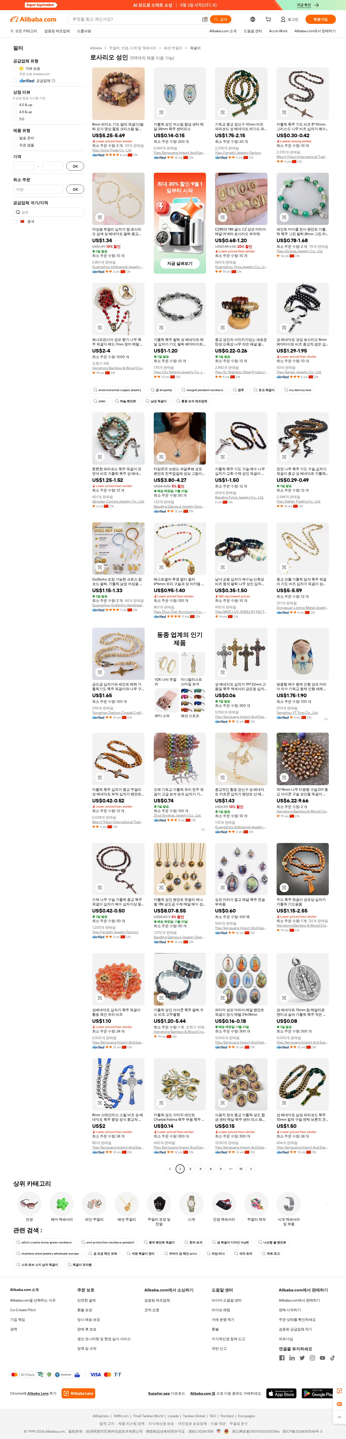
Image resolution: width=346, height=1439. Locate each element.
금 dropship (164, 390)
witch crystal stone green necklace (47, 1242)
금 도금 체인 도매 (105, 1253)
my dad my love (300, 390)
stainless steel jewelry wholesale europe (50, 1253)
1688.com (121, 1416)
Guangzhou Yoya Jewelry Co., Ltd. (241, 267)
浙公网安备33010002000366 (255, 1431)
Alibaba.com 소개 (24, 1290)
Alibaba (96, 48)
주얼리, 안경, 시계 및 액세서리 (132, 48)
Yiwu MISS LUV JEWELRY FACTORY (241, 612)
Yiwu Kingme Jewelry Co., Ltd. (300, 251)
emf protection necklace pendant (110, 1242)
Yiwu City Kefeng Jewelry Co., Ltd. (180, 372)
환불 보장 (84, 1310)
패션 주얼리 (173, 48)
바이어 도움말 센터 (227, 1300)
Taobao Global (194, 1416)
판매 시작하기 (290, 1310)
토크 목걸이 (267, 390)
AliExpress (101, 1416)
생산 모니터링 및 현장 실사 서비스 (104, 1339)
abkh (102, 401)
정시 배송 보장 (88, 1320)
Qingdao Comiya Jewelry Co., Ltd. (118, 501)
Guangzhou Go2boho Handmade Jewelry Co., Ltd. (118, 605)
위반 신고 (219, 1348)
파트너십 (286, 1339)
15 (240, 1169)
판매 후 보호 (87, 1329)
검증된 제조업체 (157, 1300)
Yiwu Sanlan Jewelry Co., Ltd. (299, 372)
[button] (205, 19)
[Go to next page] (251, 1168)
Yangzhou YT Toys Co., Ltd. (297, 713)
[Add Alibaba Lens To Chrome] (78, 1393)
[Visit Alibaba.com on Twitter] (302, 1358)
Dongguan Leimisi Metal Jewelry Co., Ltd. (303, 608)
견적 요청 (151, 1310)
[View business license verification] (218, 1431)
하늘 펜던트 (128, 401)
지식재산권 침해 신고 (228, 1339)
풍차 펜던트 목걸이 (162, 1242)
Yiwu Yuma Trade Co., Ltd (111, 150)
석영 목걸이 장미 (143, 1253)
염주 (241, 390)
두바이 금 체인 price (183, 1253)
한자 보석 (195, 1242)
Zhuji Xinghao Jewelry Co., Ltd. (177, 815)
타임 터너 (218, 1253)
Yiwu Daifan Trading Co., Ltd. (299, 501)
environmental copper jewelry (120, 390)
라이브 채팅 (221, 1310)
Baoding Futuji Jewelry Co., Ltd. (239, 497)
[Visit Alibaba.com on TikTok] (333, 1358)
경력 (13, 1329)
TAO (212, 1416)
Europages (246, 1416)
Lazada (173, 1416)
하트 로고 (273, 1253)
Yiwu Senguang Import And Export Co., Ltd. (180, 153)
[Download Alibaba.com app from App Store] (281, 1393)
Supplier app (159, 1393)
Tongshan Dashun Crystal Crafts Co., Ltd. (118, 713)
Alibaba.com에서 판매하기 (299, 1300)
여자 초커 (245, 1253)
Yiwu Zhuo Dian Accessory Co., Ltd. (180, 612)
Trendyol (227, 1416)
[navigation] (48, 609)
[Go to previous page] (170, 1168)
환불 (215, 1329)
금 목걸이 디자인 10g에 (233, 1242)
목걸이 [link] (195, 48)
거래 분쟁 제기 (223, 1320)
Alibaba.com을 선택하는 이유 (33, 1300)
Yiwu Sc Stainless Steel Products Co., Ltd (241, 372)
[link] (339, 1390)
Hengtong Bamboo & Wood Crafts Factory (118, 368)
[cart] (269, 20)
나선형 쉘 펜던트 (274, 1242)
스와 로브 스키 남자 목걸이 (40, 1265)
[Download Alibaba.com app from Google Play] (319, 1393)
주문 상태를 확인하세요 (297, 1320)
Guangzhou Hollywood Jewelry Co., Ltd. (118, 267)
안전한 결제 (86, 1300)
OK (75, 166)
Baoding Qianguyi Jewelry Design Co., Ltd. (180, 506)
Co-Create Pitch (23, 1310)
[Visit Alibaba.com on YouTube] (322, 1358)
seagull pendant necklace (205, 390)
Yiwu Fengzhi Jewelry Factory (238, 153)
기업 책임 (17, 1320)
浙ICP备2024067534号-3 (302, 1431)
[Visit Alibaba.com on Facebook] (282, 1358)
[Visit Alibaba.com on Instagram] (312, 1358)
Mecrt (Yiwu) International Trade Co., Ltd (303, 157)
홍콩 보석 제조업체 (194, 401)
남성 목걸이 (159, 401)
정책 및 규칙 (87, 1348)
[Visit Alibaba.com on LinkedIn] (292, 1358)
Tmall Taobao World (148, 1416)
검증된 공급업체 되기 (295, 1329)
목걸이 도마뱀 (82, 1265)
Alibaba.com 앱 (202, 1393)
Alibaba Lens (38, 1393)
